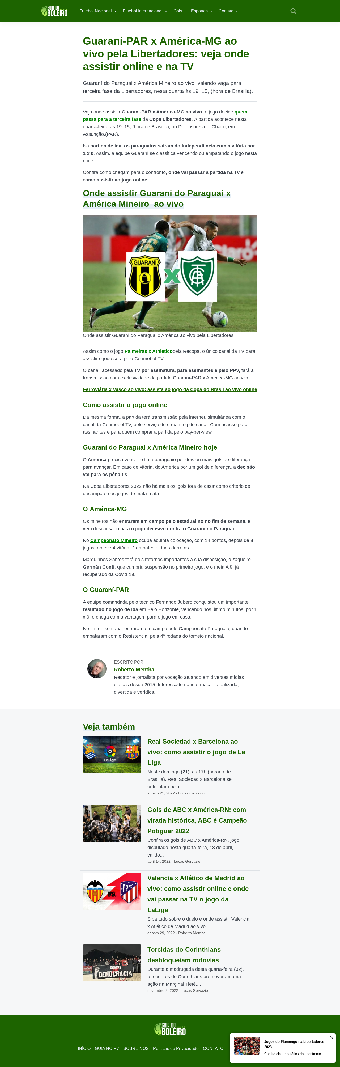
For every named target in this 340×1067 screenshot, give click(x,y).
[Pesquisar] (293, 11)
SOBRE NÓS (136, 1048)
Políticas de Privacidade (176, 1048)
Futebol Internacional (143, 11)
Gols (177, 11)
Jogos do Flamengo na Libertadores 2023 (294, 1044)
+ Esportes (198, 11)
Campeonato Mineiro (114, 540)
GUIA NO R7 (107, 1048)
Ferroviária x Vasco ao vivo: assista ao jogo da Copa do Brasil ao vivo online (170, 389)
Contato (226, 11)
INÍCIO (84, 1048)
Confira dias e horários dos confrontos (293, 1054)
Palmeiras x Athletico (149, 351)
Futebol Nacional (95, 11)
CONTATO (213, 1048)
